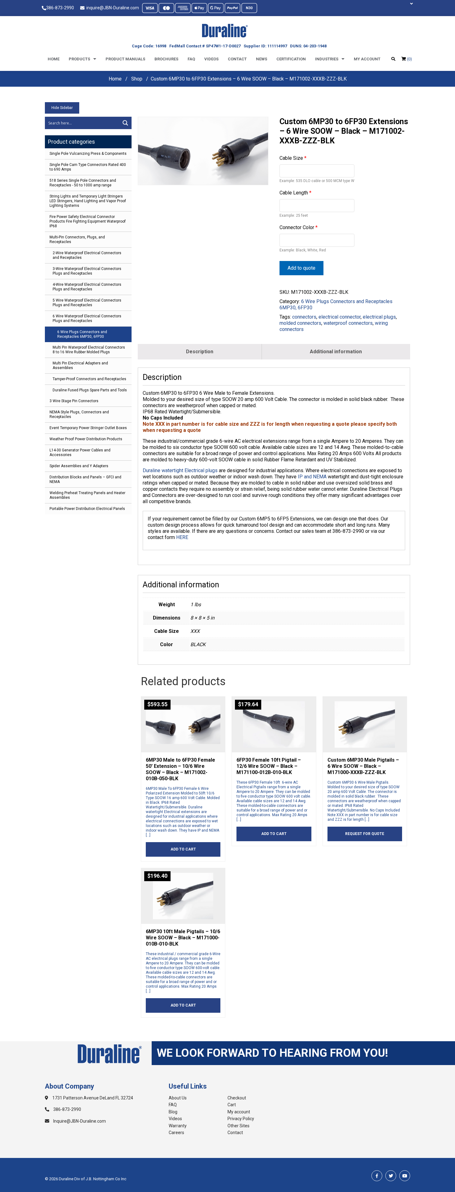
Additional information (336, 352)
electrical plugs (379, 317)
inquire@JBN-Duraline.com (111, 7)
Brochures (166, 59)
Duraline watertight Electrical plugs (180, 470)
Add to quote (301, 268)
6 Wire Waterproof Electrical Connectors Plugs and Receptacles (87, 318)
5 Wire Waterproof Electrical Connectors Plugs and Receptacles (87, 302)
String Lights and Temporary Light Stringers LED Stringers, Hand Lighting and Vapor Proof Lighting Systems (88, 201)
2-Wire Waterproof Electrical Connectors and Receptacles (87, 255)
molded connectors (300, 323)
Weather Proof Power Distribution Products (86, 439)
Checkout (237, 1097)
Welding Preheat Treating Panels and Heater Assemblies (87, 495)
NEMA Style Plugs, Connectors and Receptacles (79, 414)
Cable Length (295, 193)
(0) (409, 59)
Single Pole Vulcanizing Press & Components (88, 153)
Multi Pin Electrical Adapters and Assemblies (80, 365)
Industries (326, 59)
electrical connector (339, 317)
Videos (211, 59)
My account (367, 59)
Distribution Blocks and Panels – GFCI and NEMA (85, 479)
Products (79, 59)
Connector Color (299, 227)
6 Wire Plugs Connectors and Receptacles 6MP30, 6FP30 (82, 334)
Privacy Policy (241, 1118)
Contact (237, 59)
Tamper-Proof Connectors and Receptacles (89, 379)
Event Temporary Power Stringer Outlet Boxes (88, 428)
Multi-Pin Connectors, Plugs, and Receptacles (77, 239)
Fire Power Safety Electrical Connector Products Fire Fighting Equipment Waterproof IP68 (88, 221)
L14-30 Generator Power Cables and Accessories (80, 452)
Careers (176, 1132)
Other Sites (238, 1125)
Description (199, 352)
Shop (136, 79)
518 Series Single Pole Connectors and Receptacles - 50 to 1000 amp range (83, 182)
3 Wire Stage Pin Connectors (74, 401)
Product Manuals (125, 59)
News (261, 59)
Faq (191, 59)
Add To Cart (183, 849)
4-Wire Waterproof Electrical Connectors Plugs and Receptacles (87, 286)
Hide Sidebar (62, 108)
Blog (173, 1111)
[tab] (200, 351)
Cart (232, 1104)
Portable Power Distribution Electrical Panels (87, 509)
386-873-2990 (60, 7)
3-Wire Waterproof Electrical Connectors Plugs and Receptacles (87, 271)
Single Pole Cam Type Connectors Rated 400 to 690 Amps (88, 167)
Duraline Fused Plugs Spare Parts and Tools (90, 390)
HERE (182, 537)
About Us (178, 1097)
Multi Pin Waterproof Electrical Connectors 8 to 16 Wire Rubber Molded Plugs (89, 349)
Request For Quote (364, 834)
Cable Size (293, 158)
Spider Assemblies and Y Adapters (79, 466)
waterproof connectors (348, 323)
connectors (304, 317)
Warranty (178, 1125)
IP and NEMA (312, 477)
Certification (291, 59)
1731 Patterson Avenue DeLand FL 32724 (92, 1097)
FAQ (173, 1104)
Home (53, 59)
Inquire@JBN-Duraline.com (79, 1121)
